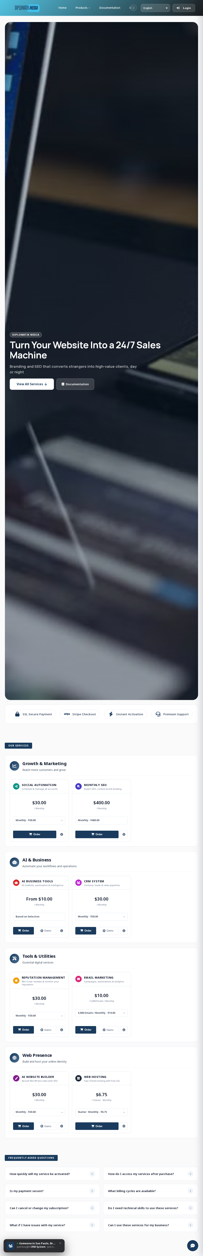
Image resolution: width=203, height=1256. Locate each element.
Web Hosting (95, 1077)
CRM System (94, 881)
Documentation (109, 8)
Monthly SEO (95, 785)
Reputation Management (43, 977)
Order (36, 834)
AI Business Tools (37, 881)
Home (62, 8)
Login (187, 8)
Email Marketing (99, 977)
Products (81, 8)
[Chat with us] (192, 1245)
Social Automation (39, 785)
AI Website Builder (38, 1077)
